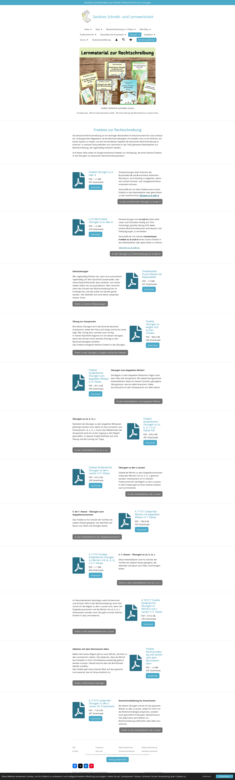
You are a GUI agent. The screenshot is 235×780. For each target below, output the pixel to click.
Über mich (99, 751)
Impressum (99, 747)
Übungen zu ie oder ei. (129, 247)
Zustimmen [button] (224, 776)
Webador (159, 772)
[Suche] (123, 39)
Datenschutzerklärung (149, 747)
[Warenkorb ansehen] (131, 40)
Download (95, 187)
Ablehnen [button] (207, 776)
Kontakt (75, 751)
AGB (74, 747)
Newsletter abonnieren (150, 751)
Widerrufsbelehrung (126, 747)
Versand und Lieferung (127, 751)
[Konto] (116, 40)
